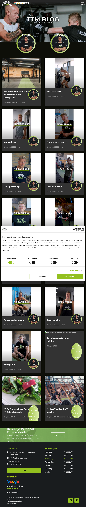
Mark (23, 103)
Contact (24, 470)
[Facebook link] (70, 500)
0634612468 (14, 461)
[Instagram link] (76, 500)
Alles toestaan (70, 276)
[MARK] (26, 43)
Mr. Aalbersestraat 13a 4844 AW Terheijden (22, 453)
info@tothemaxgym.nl (18, 458)
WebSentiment (12, 503)
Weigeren (42, 276)
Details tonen (74, 270)
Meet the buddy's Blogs (67, 417)
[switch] (32, 262)
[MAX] (60, 43)
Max (19, 147)
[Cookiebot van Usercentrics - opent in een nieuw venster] (74, 229)
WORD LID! (58, 435)
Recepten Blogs (21, 417)
